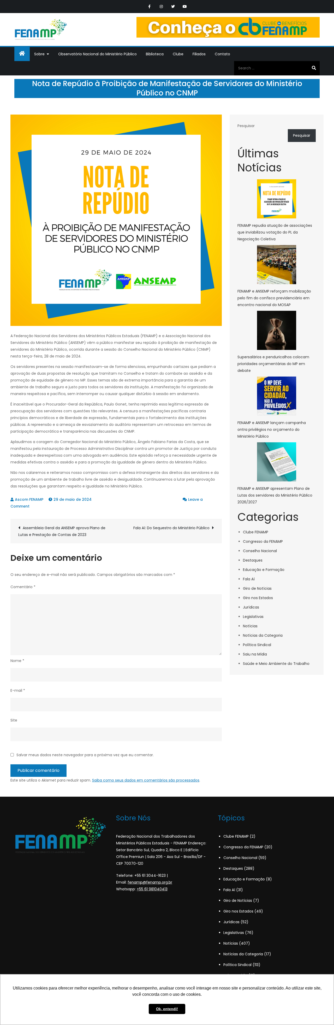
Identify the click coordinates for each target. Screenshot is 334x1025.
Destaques (253, 560)
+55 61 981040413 (152, 889)
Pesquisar (246, 125)
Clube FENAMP (255, 532)
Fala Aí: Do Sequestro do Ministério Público (171, 528)
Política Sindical (257, 644)
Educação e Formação (263, 569)
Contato (222, 54)
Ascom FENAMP (29, 499)
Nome (17, 660)
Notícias (250, 626)
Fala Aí (249, 579)
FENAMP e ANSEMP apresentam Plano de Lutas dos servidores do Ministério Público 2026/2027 (274, 495)
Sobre (39, 54)
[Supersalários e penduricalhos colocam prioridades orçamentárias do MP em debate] (276, 330)
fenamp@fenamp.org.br (150, 882)
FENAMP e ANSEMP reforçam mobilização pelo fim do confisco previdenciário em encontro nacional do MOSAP (274, 298)
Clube (178, 54)
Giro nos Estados (258, 597)
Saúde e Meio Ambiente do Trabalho (276, 663)
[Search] (314, 68)
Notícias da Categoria (263, 635)
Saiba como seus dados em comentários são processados (145, 780)
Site (13, 720)
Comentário (22, 586)
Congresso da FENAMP (263, 541)
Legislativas (253, 616)
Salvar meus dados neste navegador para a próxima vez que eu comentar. (85, 755)
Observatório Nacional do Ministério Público (97, 54)
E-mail (17, 690)
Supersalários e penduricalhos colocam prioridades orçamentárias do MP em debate (273, 363)
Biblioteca (155, 54)
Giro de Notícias (257, 588)
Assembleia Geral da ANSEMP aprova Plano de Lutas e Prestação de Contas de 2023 (61, 531)
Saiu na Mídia (255, 654)
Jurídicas (251, 607)
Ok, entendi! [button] (167, 1009)
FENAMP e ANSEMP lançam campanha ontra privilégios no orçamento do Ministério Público (271, 429)
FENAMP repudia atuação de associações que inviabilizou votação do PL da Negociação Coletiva (274, 232)
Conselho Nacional (260, 550)
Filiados (199, 54)
